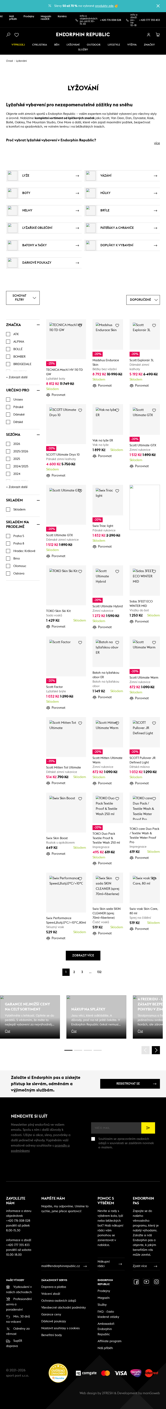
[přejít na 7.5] (98, 1050)
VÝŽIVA (132, 45)
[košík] (158, 34)
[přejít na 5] (88, 1050)
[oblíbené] (17, 34)
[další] (156, 1050)
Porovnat (58, 394)
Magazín (104, 1297)
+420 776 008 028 (110, 20)
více (157, 143)
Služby (102, 1304)
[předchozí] (146, 1050)
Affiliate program (109, 1341)
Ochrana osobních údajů (58, 1300)
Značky (149, 45)
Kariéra (62, 16)
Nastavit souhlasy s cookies (60, 1328)
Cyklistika (39, 45)
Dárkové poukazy (53, 1321)
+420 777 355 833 (149, 20)
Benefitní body (51, 1335)
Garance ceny (51, 1314)
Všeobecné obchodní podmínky (63, 1307)
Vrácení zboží (50, 1293)
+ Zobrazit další (17, 377)
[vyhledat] (8, 34)
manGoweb (151, 1393)
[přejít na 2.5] (78, 1050)
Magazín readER (46, 17)
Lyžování (73, 45)
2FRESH (107, 1393)
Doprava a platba (53, 1287)
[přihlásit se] (148, 34)
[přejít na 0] (68, 1050)
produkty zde (104, 5)
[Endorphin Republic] (83, 34)
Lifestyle (114, 45)
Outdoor (93, 45)
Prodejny (28, 16)
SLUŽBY (83, 49)
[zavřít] (158, 6)
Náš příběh (13, 17)
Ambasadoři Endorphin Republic (106, 1329)
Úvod (9, 61)
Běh (56, 45)
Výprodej (18, 45)
